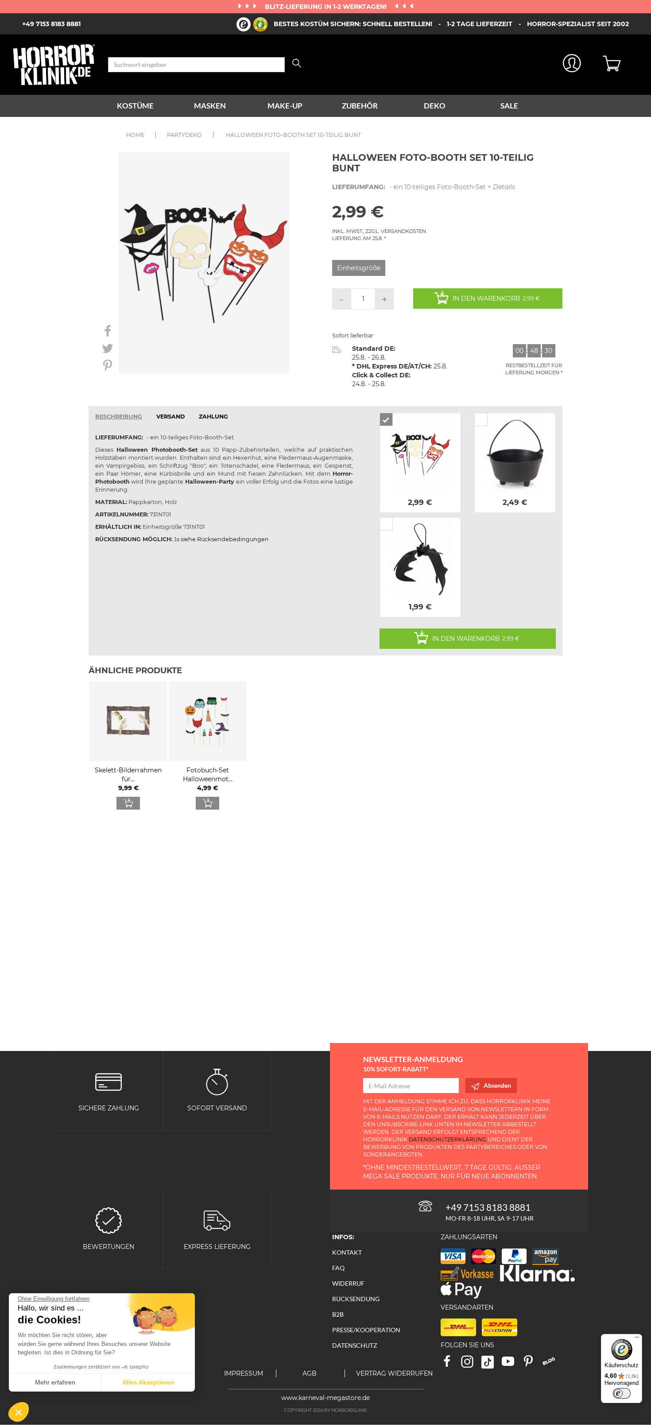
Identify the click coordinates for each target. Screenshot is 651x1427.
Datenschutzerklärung (447, 1139)
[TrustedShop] (251, 24)
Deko (435, 105)
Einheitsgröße (358, 268)
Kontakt (347, 1252)
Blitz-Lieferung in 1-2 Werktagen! (326, 7)
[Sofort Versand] (217, 1081)
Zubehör (360, 105)
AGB (309, 1373)
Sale (509, 105)
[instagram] (471, 1364)
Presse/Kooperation (366, 1330)
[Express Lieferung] (217, 1219)
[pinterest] (532, 1364)
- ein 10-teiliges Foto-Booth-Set (423, 187)
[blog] (552, 1364)
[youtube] (512, 1364)
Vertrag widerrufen (394, 1373)
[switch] (622, 1393)
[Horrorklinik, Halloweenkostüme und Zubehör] (54, 64)
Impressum (243, 1373)
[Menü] (637, 1339)
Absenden (497, 1085)
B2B (338, 1314)
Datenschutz (354, 1345)
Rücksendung (356, 1299)
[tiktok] (491, 1364)
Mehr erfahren (55, 1382)
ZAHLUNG (213, 416)
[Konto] (572, 65)
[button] (18, 1412)
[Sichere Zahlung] (108, 1081)
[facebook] (451, 1364)
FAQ (338, 1268)
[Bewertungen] (108, 1219)
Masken (210, 105)
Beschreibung (118, 416)
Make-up (284, 105)
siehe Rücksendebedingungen (225, 539)
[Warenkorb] (620, 64)
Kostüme (135, 105)
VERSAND (170, 416)
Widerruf (348, 1283)
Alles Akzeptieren (148, 1382)
